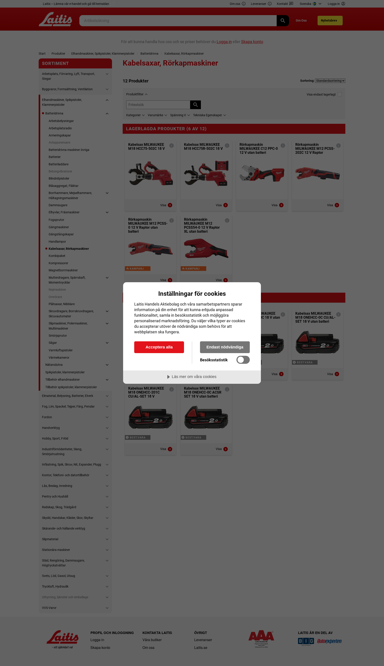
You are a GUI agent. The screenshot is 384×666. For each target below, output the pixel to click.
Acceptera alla (159, 347)
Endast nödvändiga (224, 347)
